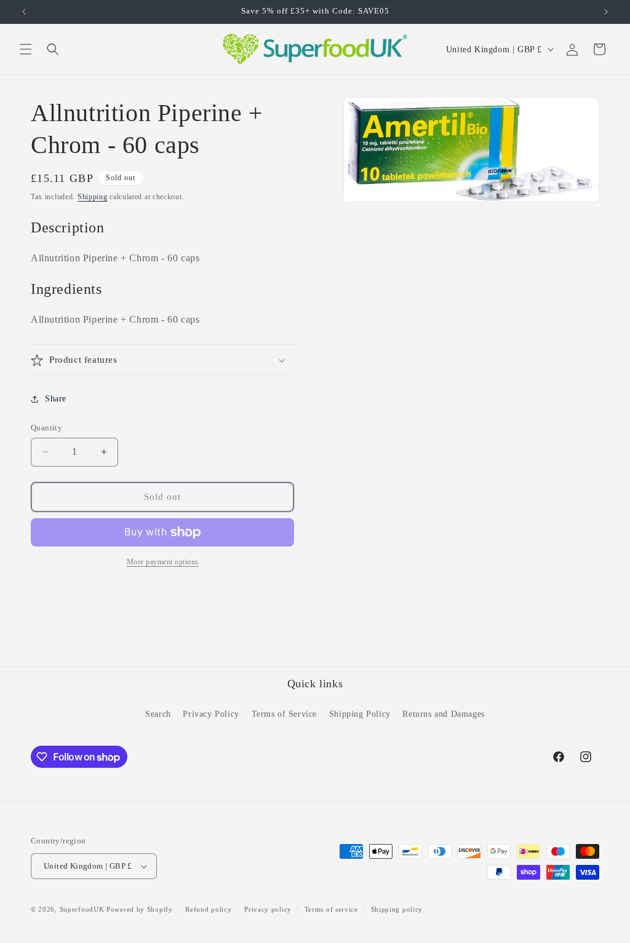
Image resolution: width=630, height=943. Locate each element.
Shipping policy (397, 909)
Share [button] (55, 398)
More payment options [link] (163, 562)
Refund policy (208, 909)
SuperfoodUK (82, 909)
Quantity (46, 427)
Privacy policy (268, 909)
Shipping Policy (360, 714)
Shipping (93, 196)
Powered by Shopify (139, 909)
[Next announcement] (606, 11)
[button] (25, 49)
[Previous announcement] (24, 11)
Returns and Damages (443, 714)
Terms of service (331, 909)
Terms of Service (284, 714)
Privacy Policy (211, 714)
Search (158, 714)
